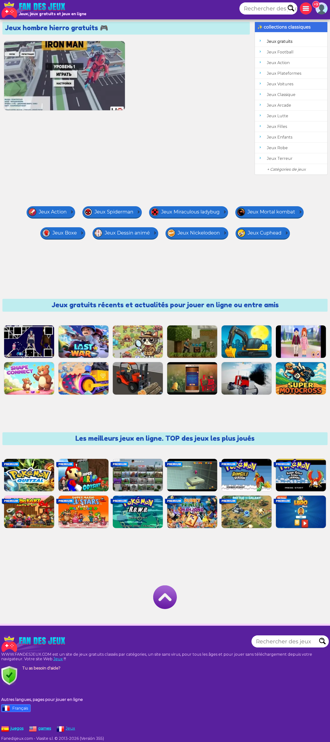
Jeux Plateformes (284, 73)
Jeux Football (280, 52)
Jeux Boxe (64, 233)
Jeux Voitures (280, 84)
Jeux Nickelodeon (199, 233)
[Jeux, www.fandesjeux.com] (33, 9)
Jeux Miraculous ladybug (190, 212)
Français (20, 708)
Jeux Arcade (279, 105)
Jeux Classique (281, 94)
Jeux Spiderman (113, 212)
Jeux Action (278, 62)
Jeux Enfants (279, 137)
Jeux (58, 659)
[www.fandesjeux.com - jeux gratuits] (33, 643)
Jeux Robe (277, 148)
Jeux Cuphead (264, 233)
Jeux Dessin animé (127, 233)
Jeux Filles (277, 126)
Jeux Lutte (277, 116)
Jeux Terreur (280, 158)
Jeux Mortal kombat (271, 212)
